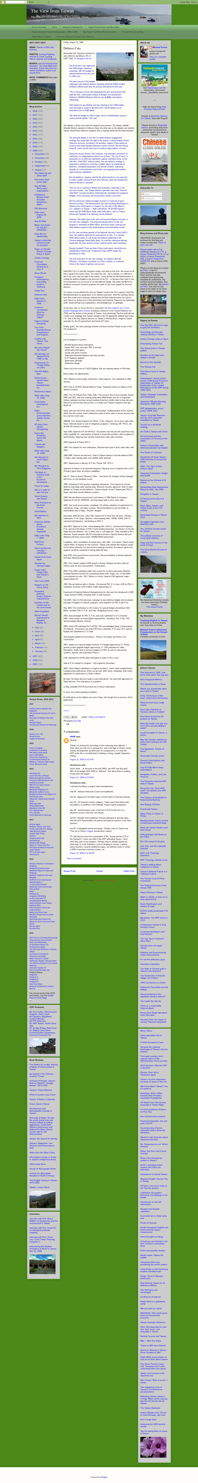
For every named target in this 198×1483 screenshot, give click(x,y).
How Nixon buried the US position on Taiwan (151, 717)
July (37, 627)
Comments (149, 198)
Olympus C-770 (156, 252)
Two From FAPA (41, 581)
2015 (35, 123)
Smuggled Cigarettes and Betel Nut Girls (152, 523)
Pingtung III (33, 979)
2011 (35, 139)
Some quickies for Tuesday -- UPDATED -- (42, 550)
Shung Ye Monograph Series (42, 1169)
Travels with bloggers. (39, 445)
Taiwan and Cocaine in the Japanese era (152, 1374)
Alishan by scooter (36, 783)
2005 (35, 664)
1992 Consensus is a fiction (153, 982)
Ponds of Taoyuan (148, 1223)
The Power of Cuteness (151, 452)
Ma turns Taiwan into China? (42, 348)
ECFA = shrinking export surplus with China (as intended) (151, 1167)
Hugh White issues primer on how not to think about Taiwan (154, 1358)
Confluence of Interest (150, 1297)
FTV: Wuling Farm (36, 810)
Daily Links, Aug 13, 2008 (41, 451)
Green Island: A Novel (39, 1104)
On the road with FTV (37, 898)
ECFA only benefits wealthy (152, 1250)
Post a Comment (74, 858)
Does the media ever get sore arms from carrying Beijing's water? (154, 725)
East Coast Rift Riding (38, 942)
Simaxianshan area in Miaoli (40, 940)
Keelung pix (34, 894)
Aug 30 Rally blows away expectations (41, 188)
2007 (35, 656)
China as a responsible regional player (150, 1007)
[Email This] (64, 717)
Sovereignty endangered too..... (41, 404)
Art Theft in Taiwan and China (153, 431)
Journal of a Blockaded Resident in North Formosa (41, 1174)
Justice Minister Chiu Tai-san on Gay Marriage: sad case (153, 1413)
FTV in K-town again (37, 852)
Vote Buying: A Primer (150, 804)
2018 (35, 111)
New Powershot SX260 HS (40, 919)
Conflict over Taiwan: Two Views (41, 341)
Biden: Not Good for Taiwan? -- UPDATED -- (42, 227)
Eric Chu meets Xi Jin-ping (152, 841)
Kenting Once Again (37, 947)
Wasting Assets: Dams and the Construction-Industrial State (154, 821)
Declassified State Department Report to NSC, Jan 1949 (154, 488)
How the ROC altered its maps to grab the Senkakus (154, 326)
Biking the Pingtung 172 (38, 790)
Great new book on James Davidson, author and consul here (43, 70)
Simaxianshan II (35, 882)
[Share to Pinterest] (75, 717)
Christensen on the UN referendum (150, 1203)
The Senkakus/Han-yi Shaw (153, 684)
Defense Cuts (40, 294)
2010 (35, 142)
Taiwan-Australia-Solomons (152, 1322)
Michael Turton (159, 47)
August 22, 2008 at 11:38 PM (82, 853)
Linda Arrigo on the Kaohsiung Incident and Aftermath (154, 1270)
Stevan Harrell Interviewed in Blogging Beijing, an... (41, 619)
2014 (35, 127)
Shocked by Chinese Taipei (42, 564)
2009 (35, 146)
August (38, 170)
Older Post (129, 871)
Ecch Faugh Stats (148, 1419)
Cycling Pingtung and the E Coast (42, 55)
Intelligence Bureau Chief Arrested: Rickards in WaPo (41, 200)
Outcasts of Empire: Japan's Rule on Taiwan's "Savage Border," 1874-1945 (42, 1083)
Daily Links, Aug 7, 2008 (41, 536)
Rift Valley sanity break (38, 753)
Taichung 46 (34, 854)
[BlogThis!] (67, 717)
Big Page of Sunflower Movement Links (100, 32)
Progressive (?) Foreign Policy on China (42, 365)
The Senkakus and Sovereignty (149, 1291)
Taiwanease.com (155, 88)
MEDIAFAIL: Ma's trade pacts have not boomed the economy (153, 1315)
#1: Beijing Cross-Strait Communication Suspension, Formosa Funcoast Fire (42, 1032)
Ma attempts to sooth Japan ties (41, 459)
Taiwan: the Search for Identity (43, 1138)
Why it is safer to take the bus (42, 491)
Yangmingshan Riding (38, 901)
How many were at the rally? (41, 180)
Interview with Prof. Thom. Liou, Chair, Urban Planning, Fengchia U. (42, 1239)
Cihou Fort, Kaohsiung (38, 757)
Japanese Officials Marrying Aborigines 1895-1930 (153, 402)
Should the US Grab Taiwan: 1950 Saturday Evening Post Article (153, 459)
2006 (35, 660)
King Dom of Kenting (37, 956)
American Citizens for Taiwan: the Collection (75, 37)
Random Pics (34, 928)
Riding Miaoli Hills (36, 806)
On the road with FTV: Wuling (40, 829)
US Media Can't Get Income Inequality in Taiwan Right (153, 1103)
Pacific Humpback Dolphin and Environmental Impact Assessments (154, 1229)
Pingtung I (33, 975)
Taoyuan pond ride (36, 838)
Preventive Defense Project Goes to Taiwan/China (42, 595)
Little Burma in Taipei (37, 831)
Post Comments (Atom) (105, 880)
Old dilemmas (40, 208)
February (39, 647)
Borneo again (34, 926)
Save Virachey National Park (155, 108)
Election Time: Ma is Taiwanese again (149, 1073)
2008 (35, 150)
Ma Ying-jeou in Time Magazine (42, 467)
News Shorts (40, 273)
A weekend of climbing (38, 750)
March (38, 643)
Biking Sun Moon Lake (38, 912)
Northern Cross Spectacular (40, 880)
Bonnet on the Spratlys (150, 362)
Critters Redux (35, 910)
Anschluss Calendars (150, 964)
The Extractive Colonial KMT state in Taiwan (153, 782)
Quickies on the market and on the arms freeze (42, 605)
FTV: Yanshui (34, 813)
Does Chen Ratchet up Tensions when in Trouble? (152, 710)
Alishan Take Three (37, 833)
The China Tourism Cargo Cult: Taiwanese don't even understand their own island (153, 1366)
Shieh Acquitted (41, 611)
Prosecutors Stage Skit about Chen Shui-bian (153, 1014)
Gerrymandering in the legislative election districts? (153, 995)
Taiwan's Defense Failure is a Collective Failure (153, 872)
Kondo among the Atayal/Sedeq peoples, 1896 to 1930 (55, 32)
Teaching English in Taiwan (154, 620)
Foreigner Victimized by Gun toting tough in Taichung (41, 282)
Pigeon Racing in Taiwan (151, 892)
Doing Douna (34, 736)
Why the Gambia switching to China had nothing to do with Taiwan (153, 741)
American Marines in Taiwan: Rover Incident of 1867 (153, 1351)
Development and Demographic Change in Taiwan (40, 1110)
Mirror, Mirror (146, 1031)
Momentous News (42, 391)
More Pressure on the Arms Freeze (42, 505)
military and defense (96, 717)
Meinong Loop (35, 803)
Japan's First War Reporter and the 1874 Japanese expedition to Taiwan (152, 417)
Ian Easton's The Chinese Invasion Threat (41, 1075)
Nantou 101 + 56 (36, 734)
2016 (35, 119)
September (40, 166)
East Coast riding (36, 755)
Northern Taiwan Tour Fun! (39, 827)
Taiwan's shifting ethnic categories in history (150, 865)
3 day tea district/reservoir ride (41, 780)
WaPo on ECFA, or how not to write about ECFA (154, 898)
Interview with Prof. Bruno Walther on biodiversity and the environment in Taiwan (43, 1220)
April (37, 639)
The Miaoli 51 (34, 773)
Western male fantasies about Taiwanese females (154, 1138)
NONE (72, 737)
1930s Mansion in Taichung (40, 815)
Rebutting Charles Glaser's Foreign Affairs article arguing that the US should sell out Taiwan (153, 1399)
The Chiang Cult (147, 367)
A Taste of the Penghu (38, 884)
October (39, 162)
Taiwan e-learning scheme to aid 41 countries (42, 242)
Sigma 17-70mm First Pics (39, 845)
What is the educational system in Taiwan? (151, 1159)
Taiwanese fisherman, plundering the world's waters (153, 1263)
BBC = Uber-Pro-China (150, 1341)
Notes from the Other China (42, 1152)
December (40, 154)
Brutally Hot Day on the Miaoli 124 (42, 794)
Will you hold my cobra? (151, 1308)
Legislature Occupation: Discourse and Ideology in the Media (154, 1195)
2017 (35, 115)
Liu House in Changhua (38, 954)
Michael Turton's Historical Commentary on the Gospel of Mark (153, 632)
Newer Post (69, 871)
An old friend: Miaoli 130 (39, 945)
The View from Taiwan (52, 11)
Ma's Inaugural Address (151, 679)
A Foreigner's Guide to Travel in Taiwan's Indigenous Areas (42, 1158)
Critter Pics (39, 291)
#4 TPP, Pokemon (37, 1021)
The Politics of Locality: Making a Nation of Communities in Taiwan (43, 1066)
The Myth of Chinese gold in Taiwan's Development (153, 970)
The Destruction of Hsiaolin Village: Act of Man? (152, 976)
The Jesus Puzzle (154, 607)
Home (54, 27)
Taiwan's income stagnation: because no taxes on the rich (153, 1080)
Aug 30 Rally (40, 221)
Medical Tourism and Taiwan (153, 1336)
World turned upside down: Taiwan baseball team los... (42, 383)
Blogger (104, 1477)
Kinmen (32, 836)
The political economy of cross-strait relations (151, 537)
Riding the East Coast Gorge (40, 887)
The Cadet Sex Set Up (150, 1001)
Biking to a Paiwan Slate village (41, 762)
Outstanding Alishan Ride (39, 868)
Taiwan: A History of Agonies (42, 1099)
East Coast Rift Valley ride (39, 970)
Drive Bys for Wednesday (41, 235)
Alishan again (34, 824)
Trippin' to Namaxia (37, 739)
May (37, 635)
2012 (35, 134)
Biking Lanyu (34, 787)
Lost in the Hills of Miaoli (39, 776)
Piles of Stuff (34, 889)
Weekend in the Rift (37, 808)
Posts (146, 194)
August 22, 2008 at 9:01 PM (81, 759)
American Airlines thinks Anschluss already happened (42, 527)
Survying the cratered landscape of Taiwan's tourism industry (154, 1049)
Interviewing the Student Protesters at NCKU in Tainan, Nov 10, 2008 (43, 1248)
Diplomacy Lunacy (39, 543)
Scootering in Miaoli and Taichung (42, 725)
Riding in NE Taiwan (37, 843)
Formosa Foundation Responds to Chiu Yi (41, 265)
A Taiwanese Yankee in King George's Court (153, 926)
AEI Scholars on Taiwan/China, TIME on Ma (42, 356)
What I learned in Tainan (39, 958)
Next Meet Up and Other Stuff (42, 174)
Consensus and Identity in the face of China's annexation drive (154, 1243)
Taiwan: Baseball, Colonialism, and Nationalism (154, 395)
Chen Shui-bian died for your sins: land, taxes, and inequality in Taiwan (153, 1329)
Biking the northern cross (39, 792)
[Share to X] (70, 717)
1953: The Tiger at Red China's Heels (151, 467)
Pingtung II (33, 977)
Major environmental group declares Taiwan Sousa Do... (42, 415)
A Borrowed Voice (37, 1164)
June (37, 631)
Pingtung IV (34, 982)
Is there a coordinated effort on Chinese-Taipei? (41, 312)
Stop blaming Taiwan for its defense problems (152, 1284)
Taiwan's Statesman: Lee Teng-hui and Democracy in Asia (42, 1145)
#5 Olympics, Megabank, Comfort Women (40, 1017)
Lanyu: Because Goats (38, 764)
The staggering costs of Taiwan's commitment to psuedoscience (151, 1389)
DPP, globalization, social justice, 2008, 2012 (151, 409)
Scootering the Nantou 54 (39, 759)
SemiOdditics (40, 511)
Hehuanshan (34, 840)
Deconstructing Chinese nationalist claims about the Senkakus (152, 1130)
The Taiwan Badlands (150, 1408)
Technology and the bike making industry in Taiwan (152, 333)
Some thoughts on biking (151, 1237)
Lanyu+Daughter (36, 748)
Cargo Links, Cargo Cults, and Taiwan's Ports (41, 573)
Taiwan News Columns (41, 37)
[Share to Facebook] (73, 717)
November (40, 158)
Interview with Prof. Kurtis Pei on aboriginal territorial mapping (42, 1230)
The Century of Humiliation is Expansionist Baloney (153, 798)
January (39, 651)
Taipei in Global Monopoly (41, 322)
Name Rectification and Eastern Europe (151, 905)
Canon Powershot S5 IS (151, 254)
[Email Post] (67, 724)
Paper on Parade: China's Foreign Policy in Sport (42, 251)
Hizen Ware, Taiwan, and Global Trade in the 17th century (151, 507)
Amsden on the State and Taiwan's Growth (152, 356)
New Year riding (35, 984)
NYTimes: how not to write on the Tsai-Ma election (153, 1187)
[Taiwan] (66, 710)
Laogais (90, 831)
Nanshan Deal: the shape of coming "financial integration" (153, 1020)
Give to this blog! (39, 27)
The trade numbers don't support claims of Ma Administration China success (153, 1058)
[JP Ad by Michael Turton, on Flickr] (153, 597)
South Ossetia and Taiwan (40, 497)
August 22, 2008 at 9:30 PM (81, 777)
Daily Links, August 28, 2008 (40, 214)
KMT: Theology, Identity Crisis (153, 860)
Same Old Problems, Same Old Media (40, 437)
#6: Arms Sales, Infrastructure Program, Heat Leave (43, 1013)
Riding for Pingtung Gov (73, 27)
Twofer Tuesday (41, 258)
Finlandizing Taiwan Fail (151, 343)
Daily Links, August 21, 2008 (40, 301)
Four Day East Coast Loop (39, 908)
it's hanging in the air (82, 58)
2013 (35, 131)
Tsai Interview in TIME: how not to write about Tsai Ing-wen (154, 673)
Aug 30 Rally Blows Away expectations (151, 768)
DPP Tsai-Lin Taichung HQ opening (43, 938)
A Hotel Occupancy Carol (151, 1042)
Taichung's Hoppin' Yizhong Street (42, 961)
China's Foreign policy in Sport (154, 339)
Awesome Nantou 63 (37, 968)
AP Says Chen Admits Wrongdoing (41, 426)
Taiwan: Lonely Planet (39, 1187)
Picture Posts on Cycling (132, 32)
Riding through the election (40, 778)
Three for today (41, 486)
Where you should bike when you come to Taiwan (153, 690)
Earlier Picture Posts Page (41, 996)
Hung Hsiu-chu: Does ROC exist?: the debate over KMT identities (153, 790)
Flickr (145, 270)
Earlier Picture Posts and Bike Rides (104, 27)
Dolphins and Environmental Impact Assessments (153, 953)
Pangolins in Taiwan (149, 494)
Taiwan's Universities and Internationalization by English (154, 446)
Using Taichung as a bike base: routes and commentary (154, 696)
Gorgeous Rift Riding (37, 896)
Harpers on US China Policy (41, 586)
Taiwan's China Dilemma (40, 1090)
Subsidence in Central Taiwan (153, 1174)
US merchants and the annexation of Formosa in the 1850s (153, 438)
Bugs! (31, 891)
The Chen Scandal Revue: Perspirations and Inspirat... (42, 331)
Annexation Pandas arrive (152, 756)
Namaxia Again (35, 722)
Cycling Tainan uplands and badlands (42, 57)
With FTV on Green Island (39, 785)
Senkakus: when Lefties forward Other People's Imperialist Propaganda (151, 1095)
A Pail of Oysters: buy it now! (42, 1095)
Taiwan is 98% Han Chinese (153, 1345)
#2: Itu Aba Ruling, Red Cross (43, 1028)
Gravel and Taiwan (148, 809)
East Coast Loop (35, 796)
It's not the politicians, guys (152, 959)
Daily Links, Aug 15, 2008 (41, 396)
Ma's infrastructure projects (152, 1116)
